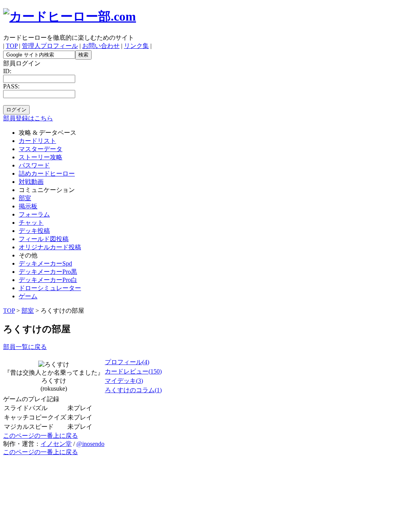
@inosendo (90, 443)
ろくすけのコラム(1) (133, 390)
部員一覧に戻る (25, 347)
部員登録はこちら (28, 118)
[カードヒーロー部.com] (69, 16)
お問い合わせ (101, 45)
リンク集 (136, 45)
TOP (12, 45)
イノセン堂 (56, 443)
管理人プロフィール (50, 45)
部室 (27, 310)
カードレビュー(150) (133, 371)
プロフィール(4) (127, 362)
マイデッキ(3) (124, 380)
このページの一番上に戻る (40, 435)
